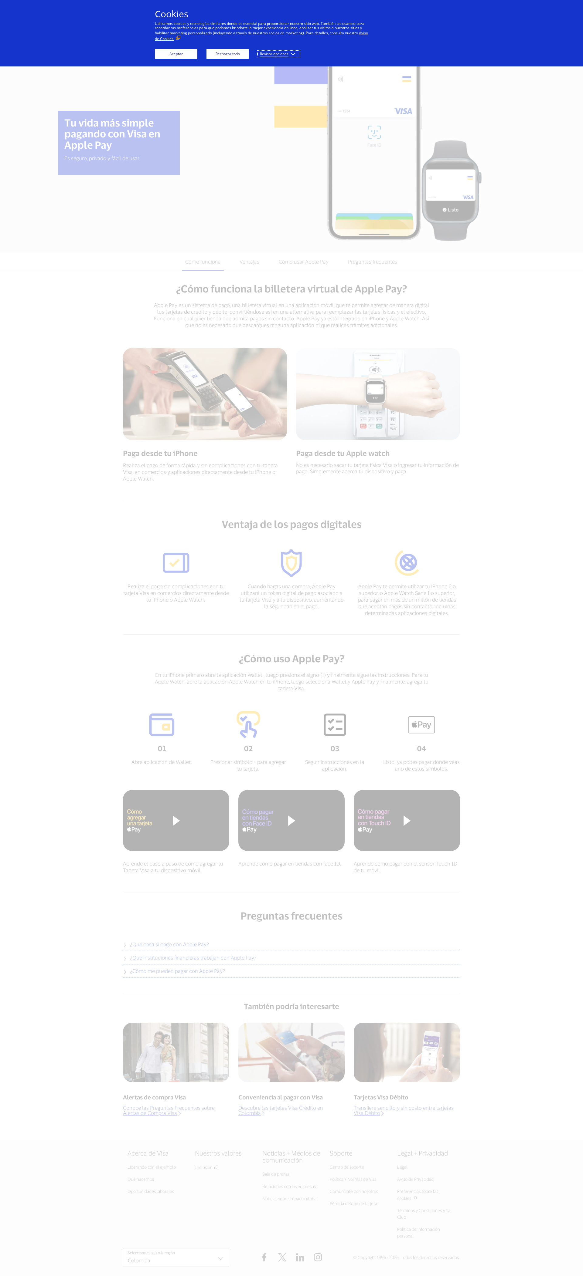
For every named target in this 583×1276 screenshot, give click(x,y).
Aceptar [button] (176, 53)
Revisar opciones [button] (274, 53)
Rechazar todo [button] (228, 53)
